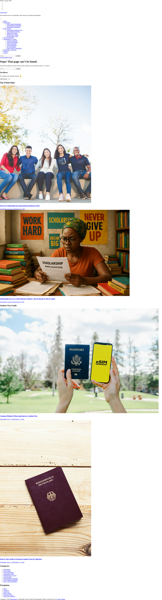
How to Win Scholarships (10, 581)
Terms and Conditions (9, 596)
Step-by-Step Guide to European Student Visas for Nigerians (21, 559)
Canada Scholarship (12, 40)
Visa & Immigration (8, 37)
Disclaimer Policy (8, 595)
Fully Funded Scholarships (14, 24)
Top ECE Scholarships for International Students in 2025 (20, 206)
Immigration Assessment (9, 50)
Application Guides (8, 574)
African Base (3, 12)
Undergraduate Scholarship (14, 25)
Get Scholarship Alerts (6, 57)
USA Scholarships (12, 45)
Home (5, 21)
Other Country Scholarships (14, 48)
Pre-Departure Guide (12, 36)
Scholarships (6, 22)
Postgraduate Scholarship (13, 27)
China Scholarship (12, 44)
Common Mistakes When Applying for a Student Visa (18, 416)
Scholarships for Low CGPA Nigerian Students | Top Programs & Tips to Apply (27, 299)
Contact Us (6, 592)
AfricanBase (3, 209)
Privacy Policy (7, 593)
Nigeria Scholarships (12, 42)
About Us (6, 51)
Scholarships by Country (10, 39)
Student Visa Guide (12, 33)
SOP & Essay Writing (12, 34)
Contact (5, 53)
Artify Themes (61, 599)
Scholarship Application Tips (14, 30)
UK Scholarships (11, 47)
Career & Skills (7, 577)
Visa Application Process (13, 31)
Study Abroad (7, 28)
